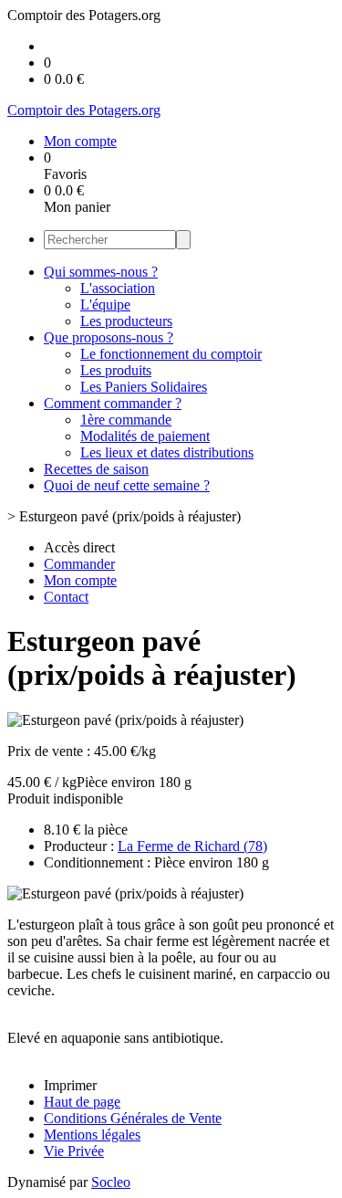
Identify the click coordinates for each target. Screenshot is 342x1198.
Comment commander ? (112, 403)
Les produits (115, 370)
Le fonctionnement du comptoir (171, 354)
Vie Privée (74, 1151)
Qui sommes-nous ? (101, 271)
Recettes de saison (96, 469)
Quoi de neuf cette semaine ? (127, 485)
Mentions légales (92, 1134)
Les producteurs (126, 321)
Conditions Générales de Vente (133, 1118)
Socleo (110, 1182)
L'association (117, 288)
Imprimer (70, 1085)
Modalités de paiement (145, 436)
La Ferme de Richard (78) (192, 846)
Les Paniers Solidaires (143, 386)
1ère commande (125, 419)
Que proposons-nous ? (108, 337)
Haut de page (82, 1101)
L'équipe (105, 304)
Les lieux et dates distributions (167, 452)
